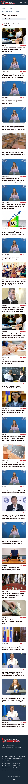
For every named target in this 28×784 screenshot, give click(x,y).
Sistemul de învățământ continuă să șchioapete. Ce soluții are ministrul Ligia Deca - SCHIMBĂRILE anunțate (13, 438)
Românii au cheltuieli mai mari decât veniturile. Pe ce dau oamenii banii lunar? (13, 621)
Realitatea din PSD (5, 770)
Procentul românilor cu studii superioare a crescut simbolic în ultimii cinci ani (12, 569)
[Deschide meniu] (25, 3)
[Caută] (21, 2)
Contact (3, 745)
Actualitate (23, 45)
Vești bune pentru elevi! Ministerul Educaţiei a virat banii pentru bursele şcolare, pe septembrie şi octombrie (13, 335)
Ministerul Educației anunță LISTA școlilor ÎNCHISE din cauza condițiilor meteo (13, 154)
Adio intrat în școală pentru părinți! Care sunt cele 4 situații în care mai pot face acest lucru (13, 595)
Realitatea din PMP (15, 767)
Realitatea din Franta (16, 763)
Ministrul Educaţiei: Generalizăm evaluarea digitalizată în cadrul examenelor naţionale (12, 543)
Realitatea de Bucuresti (15, 770)
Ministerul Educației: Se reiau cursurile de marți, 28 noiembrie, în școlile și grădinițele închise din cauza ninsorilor (13, 284)
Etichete (11, 8)
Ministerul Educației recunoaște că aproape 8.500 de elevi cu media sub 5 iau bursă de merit (13, 361)
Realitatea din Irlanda (16, 765)
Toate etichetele (8, 18)
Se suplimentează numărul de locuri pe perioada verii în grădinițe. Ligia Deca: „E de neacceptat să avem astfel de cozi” (13, 727)
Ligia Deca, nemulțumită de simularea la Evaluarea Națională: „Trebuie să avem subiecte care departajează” (14, 75)
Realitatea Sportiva (13, 756)
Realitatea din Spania (6, 765)
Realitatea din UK (5, 760)
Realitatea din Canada (17, 758)
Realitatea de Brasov (6, 767)
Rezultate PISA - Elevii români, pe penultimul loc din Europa (12, 258)
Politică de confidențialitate (7, 747)
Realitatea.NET (5, 756)
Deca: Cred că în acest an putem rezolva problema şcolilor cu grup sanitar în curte (12, 101)
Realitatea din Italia (14, 760)
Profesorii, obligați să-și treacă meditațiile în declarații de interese (13, 387)
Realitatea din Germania (6, 758)
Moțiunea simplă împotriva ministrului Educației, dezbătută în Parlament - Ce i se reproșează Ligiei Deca (13, 181)
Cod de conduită (18, 747)
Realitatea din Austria (6, 763)
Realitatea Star (22, 756)
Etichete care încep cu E (7, 11)
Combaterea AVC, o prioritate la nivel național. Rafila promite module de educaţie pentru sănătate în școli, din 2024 (13, 517)
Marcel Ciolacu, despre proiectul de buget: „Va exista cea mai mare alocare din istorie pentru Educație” (13, 232)
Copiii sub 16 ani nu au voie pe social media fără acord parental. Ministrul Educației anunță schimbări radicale (13, 490)
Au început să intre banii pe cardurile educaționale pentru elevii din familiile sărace (13, 49)
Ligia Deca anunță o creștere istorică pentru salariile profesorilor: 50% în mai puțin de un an (13, 206)
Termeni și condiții (10, 745)
